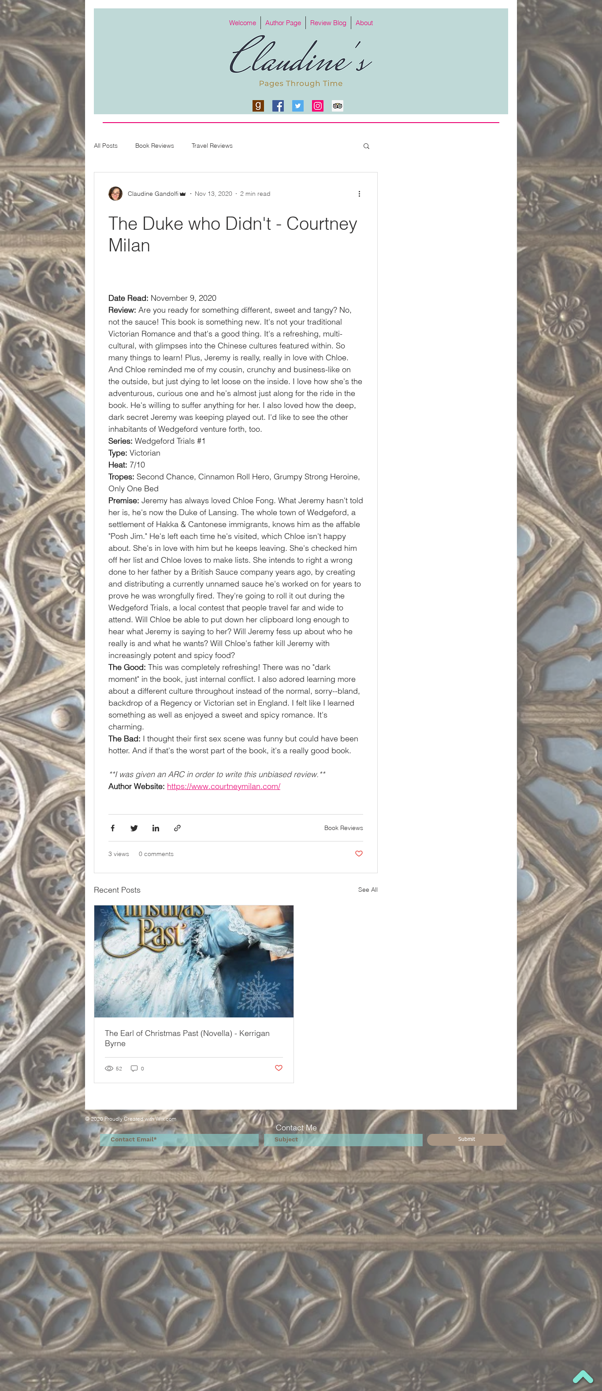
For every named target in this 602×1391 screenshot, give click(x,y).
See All (368, 890)
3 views (118, 854)
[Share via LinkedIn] (156, 828)
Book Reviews (154, 146)
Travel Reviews (212, 146)
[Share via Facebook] (112, 828)
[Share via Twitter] (134, 828)
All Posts (106, 146)
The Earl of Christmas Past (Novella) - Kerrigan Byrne (187, 1038)
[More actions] (362, 194)
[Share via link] (177, 828)
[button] (366, 146)
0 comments (156, 854)
